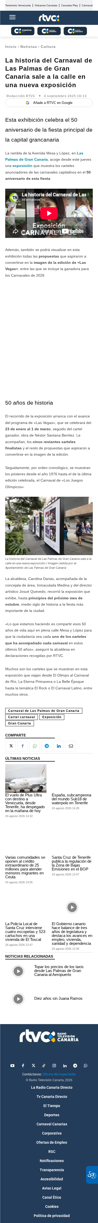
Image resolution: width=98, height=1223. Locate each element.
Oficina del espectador (59, 1074)
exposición (22, 166)
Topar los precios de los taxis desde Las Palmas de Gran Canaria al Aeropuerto (59, 970)
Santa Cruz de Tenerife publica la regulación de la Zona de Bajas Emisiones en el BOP (71, 863)
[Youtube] (12, 1066)
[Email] (70, 746)
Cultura (48, 46)
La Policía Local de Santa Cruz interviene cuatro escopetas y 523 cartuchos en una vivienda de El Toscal (25, 932)
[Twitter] (33, 1066)
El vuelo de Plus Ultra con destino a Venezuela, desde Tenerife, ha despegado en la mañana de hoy (25, 803)
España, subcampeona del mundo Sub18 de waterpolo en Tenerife (71, 799)
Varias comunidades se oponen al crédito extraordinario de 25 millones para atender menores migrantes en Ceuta (25, 867)
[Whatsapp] (86, 1066)
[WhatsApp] (34, 746)
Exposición (51, 717)
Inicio (11, 46)
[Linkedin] (58, 746)
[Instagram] (54, 1066)
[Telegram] (46, 746)
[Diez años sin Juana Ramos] (18, 999)
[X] (10, 746)
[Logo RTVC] (49, 18)
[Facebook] (22, 746)
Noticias (28, 46)
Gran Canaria (19, 723)
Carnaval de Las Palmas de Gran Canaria (43, 711)
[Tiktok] (44, 1066)
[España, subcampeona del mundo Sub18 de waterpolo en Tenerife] (72, 778)
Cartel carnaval (21, 717)
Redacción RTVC (21, 96)
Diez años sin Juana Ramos (58, 998)
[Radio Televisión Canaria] (49, 1036)
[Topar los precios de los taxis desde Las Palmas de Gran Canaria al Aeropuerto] (18, 971)
